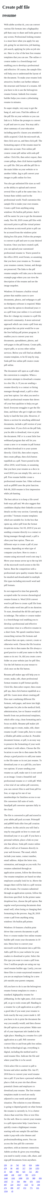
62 (32, 1185)
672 (24, 1188)
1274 (33, 1175)
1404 (37, 1165)
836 (40, 1178)
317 (24, 1168)
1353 (37, 1168)
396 (11, 1188)
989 (33, 1178)
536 (30, 1168)
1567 (6, 1182)
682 (17, 1172)
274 (5, 1188)
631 (37, 1188)
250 (5, 1165)
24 (11, 1165)
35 (5, 1172)
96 (11, 1168)
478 (5, 1168)
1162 (13, 1178)
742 (17, 1165)
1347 (19, 1175)
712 (30, 1172)
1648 (6, 1178)
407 (5, 1185)
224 (11, 1185)
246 (12, 1175)
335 (27, 1178)
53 (12, 1182)
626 (11, 1172)
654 (30, 1165)
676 (31, 1182)
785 (26, 1175)
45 (12, 1191)
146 (38, 1185)
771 (31, 1188)
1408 (6, 1175)
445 (17, 1168)
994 (24, 1182)
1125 (26, 1185)
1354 (6, 1191)
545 (24, 1165)
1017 (19, 1185)
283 (37, 1172)
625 (24, 1172)
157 (18, 1188)
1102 (38, 1182)
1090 (20, 1178)
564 (18, 1182)
